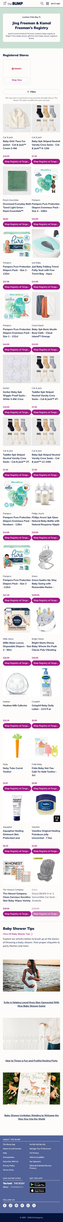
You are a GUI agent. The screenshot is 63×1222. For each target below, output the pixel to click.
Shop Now (17, 80)
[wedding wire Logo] (17, 1186)
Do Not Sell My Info (37, 1144)
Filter (33, 91)
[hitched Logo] (5, 1186)
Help (5, 1153)
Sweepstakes (8, 1157)
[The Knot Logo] (7, 1183)
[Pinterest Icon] (22, 1205)
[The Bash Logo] (19, 1183)
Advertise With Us (10, 1161)
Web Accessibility (37, 1157)
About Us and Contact (12, 1149)
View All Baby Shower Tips (16, 934)
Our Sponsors (35, 1161)
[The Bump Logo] (15, 3)
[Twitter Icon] (34, 1205)
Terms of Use (8, 1170)
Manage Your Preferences (40, 1149)
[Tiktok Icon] (10, 1205)
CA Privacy (34, 1153)
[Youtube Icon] (28, 1205)
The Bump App (9, 1144)
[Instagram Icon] (16, 1205)
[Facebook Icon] (4, 1205)
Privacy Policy (9, 1165)
